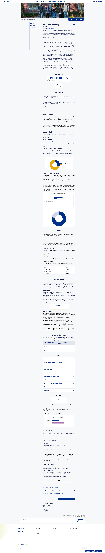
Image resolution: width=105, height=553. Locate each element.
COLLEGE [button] (45, 28)
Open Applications (33, 37)
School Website (46, 511)
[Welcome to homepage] (22, 544)
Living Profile (72, 531)
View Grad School (51, 28)
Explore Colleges (98, 551)
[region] (52, 263)
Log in (94, 1)
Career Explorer (59, 1)
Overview (32, 23)
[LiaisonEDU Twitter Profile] (18, 548)
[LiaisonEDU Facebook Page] (21, 548)
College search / (26, 19)
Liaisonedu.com (72, 530)
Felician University (32, 19)
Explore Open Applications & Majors (75, 19)
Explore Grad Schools (90, 551)
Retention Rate (33, 29)
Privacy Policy (21, 528)
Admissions (32, 27)
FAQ (31, 46)
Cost (31, 33)
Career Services (33, 44)
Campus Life (32, 42)
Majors (31, 39)
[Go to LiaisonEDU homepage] (7, 1)
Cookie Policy (20, 531)
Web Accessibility (21, 530)
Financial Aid (32, 35)
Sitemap (37, 538)
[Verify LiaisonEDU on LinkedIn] (23, 548)
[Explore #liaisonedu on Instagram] (20, 548)
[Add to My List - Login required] (66, 19)
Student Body (33, 31)
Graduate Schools (43, 1)
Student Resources (52, 1)
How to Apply (66, 1)
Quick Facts (32, 25)
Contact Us (55, 530)
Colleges (36, 1)
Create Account (98, 1)
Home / (22, 19)
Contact (31, 48)
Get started (80, 520)
